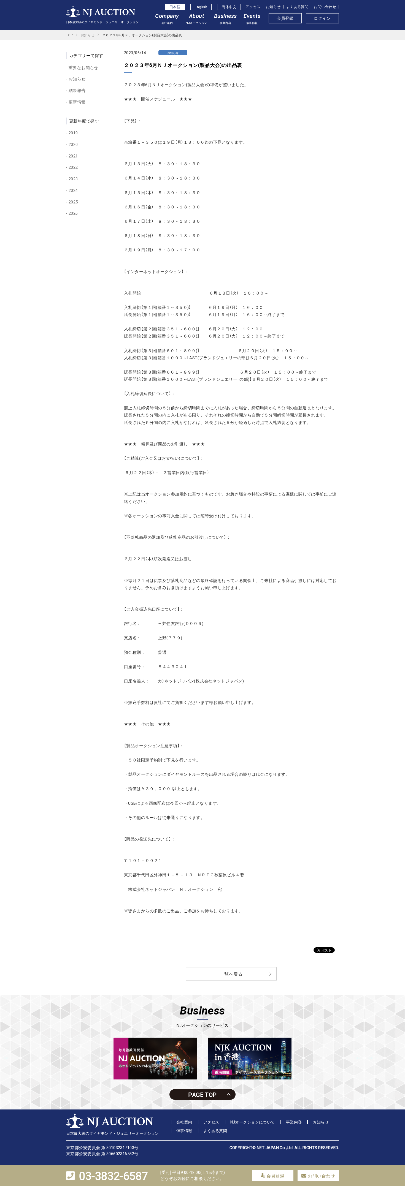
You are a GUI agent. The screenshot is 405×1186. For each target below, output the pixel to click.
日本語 (174, 6)
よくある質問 (297, 6)
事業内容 (294, 1122)
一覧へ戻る (231, 973)
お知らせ (273, 6)
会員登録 (285, 18)
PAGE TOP (202, 1094)
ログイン (322, 18)
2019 (73, 133)
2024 (73, 190)
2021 (73, 156)
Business (225, 19)
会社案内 (184, 1122)
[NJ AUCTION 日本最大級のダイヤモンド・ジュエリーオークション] (100, 14)
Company (167, 19)
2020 (73, 144)
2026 (73, 213)
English (201, 6)
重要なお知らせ (83, 67)
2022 (73, 167)
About (196, 19)
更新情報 (77, 102)
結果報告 (77, 90)
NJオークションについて (252, 1122)
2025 (73, 202)
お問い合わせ (325, 6)
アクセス (252, 6)
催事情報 (184, 1130)
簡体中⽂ (229, 6)
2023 (73, 179)
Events (252, 19)
